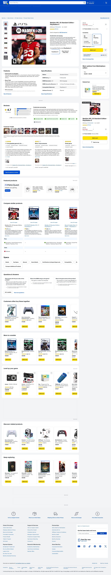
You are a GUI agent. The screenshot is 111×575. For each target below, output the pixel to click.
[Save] (105, 50)
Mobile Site (94, 563)
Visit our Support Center (33, 527)
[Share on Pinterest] (100, 546)
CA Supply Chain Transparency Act (100, 568)
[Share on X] (105, 546)
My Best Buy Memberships (33, 546)
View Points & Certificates (33, 549)
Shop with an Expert (32, 530)
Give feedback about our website (22, 563)
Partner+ (54, 541)
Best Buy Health (55, 534)
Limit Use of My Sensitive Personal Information (70, 568)
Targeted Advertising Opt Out (87, 568)
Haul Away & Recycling (32, 539)
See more (7, 235)
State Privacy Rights (32, 568)
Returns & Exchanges (8, 532)
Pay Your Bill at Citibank (8, 549)
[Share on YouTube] (79, 546)
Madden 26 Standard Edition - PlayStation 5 (52, 226)
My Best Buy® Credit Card (8, 546)
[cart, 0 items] (106, 3)
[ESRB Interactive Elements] (57, 84)
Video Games (10, 18)
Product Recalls (6, 536)
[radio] (87, 39)
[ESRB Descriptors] (52, 80)
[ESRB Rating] (50, 77)
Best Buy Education (56, 536)
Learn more (84, 541)
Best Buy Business (56, 539)
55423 (92, 46)
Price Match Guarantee (8, 534)
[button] (91, 25)
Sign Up (102, 533)
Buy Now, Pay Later (7, 553)
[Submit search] (84, 2)
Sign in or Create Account (83, 526)
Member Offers (30, 551)
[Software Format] (52, 90)
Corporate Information (57, 546)
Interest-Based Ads (24, 568)
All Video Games (18, 18)
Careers (54, 549)
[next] (76, 52)
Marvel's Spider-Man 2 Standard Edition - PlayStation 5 (73, 226)
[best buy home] (5, 2)
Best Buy (4, 18)
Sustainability (55, 553)
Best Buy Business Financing (9, 555)
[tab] (7, 262)
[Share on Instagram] (84, 546)
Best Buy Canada (104, 563)
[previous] (50, 52)
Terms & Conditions (11, 568)
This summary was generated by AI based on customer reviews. (46, 115)
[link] (12, 172)
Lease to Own (6, 551)
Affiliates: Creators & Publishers (59, 532)
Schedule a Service (31, 532)
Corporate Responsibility (57, 551)
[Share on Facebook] (95, 546)
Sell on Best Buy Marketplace (58, 527)
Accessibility (5, 567)
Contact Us (30, 541)
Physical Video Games (28, 18)
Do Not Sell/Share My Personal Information (52, 568)
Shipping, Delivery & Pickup (9, 530)
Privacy (19, 567)
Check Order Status (7, 527)
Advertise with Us (56, 530)
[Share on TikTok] (89, 546)
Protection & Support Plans (33, 536)
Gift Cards (5, 541)
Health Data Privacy (40, 568)
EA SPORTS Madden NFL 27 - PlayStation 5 (32, 226)
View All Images (13, 222)
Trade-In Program (7, 539)
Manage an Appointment (33, 534)
